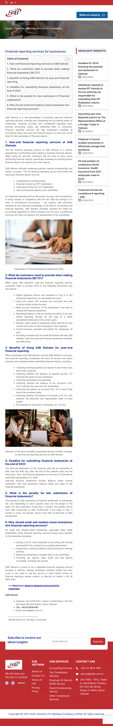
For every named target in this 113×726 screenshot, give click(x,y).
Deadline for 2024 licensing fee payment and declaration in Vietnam (90, 68)
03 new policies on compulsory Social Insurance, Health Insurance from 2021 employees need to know (90, 169)
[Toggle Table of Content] (66, 59)
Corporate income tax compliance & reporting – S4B (91, 193)
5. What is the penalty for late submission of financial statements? (38, 97)
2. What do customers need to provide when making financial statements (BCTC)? (38, 70)
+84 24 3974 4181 (90, 668)
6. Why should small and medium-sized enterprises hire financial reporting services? (38, 106)
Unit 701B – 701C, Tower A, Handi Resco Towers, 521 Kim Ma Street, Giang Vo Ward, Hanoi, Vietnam (93, 686)
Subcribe (98, 641)
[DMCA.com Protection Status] (21, 683)
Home (8, 28)
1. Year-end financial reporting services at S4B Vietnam (37, 63)
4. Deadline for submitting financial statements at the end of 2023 (38, 88)
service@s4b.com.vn (91, 673)
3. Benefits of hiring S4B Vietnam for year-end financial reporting (38, 80)
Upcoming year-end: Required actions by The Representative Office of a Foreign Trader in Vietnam (91, 120)
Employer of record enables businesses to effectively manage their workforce (91, 144)
